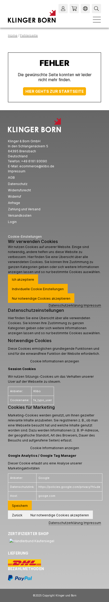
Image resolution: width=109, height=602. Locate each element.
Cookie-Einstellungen (25, 237)
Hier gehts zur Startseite (54, 91)
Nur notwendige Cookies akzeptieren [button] (41, 298)
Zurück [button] (17, 515)
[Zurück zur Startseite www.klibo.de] (32, 16)
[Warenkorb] (74, 8)
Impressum (92, 305)
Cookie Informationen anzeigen (54, 361)
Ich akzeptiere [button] (23, 279)
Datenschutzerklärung (66, 305)
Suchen (97, 8)
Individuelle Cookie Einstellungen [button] (38, 289)
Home (12, 35)
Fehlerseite (29, 35)
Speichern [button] (20, 506)
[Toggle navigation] (97, 19)
